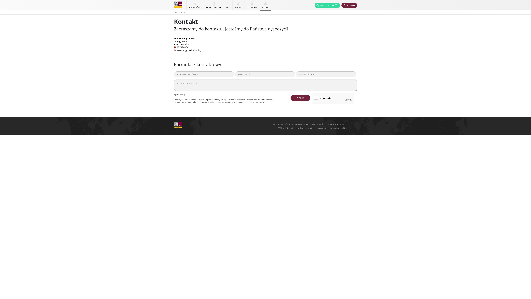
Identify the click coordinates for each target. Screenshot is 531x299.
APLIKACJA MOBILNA (300, 124)
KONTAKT (344, 124)
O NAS (312, 124)
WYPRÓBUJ (285, 124)
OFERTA (276, 124)
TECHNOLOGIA (332, 124)
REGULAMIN (283, 128)
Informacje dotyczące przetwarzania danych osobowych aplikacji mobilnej (319, 128)
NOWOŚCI (321, 124)
